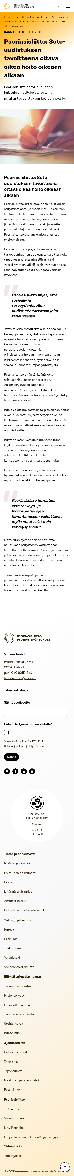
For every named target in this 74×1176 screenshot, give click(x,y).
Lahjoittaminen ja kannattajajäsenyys (31, 1137)
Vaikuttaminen (15, 1118)
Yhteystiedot (13, 1146)
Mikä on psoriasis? (17, 863)
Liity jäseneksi (14, 1127)
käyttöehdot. (37, 746)
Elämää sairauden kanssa (22, 976)
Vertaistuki (12, 957)
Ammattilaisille (15, 901)
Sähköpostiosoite (17, 702)
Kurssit (9, 929)
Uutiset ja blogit (32, 17)
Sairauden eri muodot (20, 873)
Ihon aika (11, 1061)
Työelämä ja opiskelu (19, 1014)
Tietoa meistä (14, 1109)
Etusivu (8, 17)
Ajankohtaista (14, 1043)
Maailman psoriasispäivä (21, 1080)
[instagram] (7, 771)
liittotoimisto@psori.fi (20, 678)
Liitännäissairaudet (18, 891)
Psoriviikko (12, 1089)
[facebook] (15, 771)
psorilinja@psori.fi (37, 818)
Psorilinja (10, 939)
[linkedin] (24, 771)
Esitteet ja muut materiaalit (24, 910)
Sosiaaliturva (13, 1023)
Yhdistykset (12, 1156)
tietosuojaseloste (14, 746)
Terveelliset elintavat (19, 986)
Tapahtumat (13, 1071)
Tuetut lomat (13, 948)
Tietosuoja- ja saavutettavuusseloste (49, 1171)
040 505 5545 (37, 814)
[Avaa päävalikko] (67, 6)
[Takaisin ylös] (65, 1167)
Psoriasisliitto (14, 1099)
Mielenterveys (14, 995)
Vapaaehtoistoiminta (19, 967)
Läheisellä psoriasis (18, 1005)
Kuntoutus (12, 1033)
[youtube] (32, 771)
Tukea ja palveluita (17, 920)
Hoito (8, 882)
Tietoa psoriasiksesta (19, 854)
